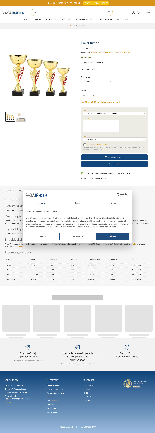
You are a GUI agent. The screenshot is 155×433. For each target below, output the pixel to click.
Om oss (50, 397)
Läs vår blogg (52, 412)
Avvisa (43, 236)
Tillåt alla (112, 236)
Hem (71, 26)
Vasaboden (70, 427)
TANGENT (88, 400)
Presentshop (51, 408)
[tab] (10, 117)
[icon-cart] (138, 12)
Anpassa (76, 236)
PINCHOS (87, 389)
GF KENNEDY (89, 385)
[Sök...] (109, 12)
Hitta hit (8, 402)
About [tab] (113, 203)
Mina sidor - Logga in (55, 389)
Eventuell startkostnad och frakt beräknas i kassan (110, 52)
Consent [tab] (41, 203)
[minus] (83, 95)
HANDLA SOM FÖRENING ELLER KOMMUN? (63, 3)
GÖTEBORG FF (90, 397)
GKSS (86, 393)
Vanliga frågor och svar (55, 393)
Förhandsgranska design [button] (114, 157)
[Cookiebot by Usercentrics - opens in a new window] (118, 195)
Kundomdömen (52, 400)
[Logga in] (133, 12)
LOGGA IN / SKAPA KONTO (96, 3)
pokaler (133, 244)
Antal (83, 90)
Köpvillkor (50, 404)
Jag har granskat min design (98, 144)
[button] (114, 110)
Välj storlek (85, 77)
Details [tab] (78, 203)
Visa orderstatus (53, 385)
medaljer (20, 247)
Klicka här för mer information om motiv (102, 102)
